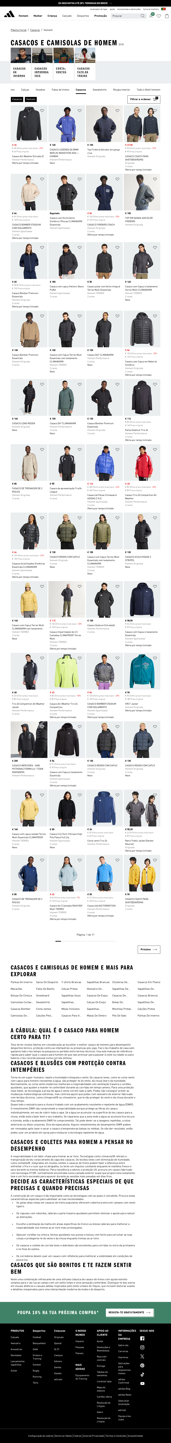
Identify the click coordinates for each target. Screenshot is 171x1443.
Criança (52, 16)
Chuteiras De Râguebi (119, 982)
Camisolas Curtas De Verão (21, 1002)
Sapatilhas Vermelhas (93, 1009)
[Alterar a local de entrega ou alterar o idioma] (163, 9)
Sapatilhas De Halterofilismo (146, 989)
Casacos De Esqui (97, 995)
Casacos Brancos (148, 995)
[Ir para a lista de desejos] (159, 16)
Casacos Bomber (21, 1009)
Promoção (100, 16)
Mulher (38, 16)
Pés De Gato (119, 1015)
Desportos (83, 16)
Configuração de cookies (40, 1436)
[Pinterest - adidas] (150, 1365)
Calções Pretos (146, 1009)
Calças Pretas (69, 989)
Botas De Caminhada (118, 1002)
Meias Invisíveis (70, 1009)
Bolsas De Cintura (21, 995)
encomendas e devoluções (129, 9)
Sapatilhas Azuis (71, 995)
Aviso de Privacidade (93, 1436)
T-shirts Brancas (71, 982)
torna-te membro (151, 9)
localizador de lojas (98, 9)
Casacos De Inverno (119, 996)
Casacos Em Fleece (149, 982)
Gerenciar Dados (63, 1436)
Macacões (16, 989)
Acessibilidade (135, 1436)
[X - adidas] (150, 1356)
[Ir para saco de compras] (167, 16)
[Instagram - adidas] (150, 1347)
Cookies (77, 1436)
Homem (23, 16)
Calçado (67, 16)
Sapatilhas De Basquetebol (146, 1002)
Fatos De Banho (45, 989)
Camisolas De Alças (19, 1016)
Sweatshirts (43, 1002)
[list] (85, 90)
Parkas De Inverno (21, 982)
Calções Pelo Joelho (43, 1016)
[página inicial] (9, 14)
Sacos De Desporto (47, 982)
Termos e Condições (116, 1436)
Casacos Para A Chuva (70, 1016)
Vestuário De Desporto (94, 989)
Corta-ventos (43, 1009)
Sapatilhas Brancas (98, 982)
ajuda (112, 9)
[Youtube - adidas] (150, 1384)
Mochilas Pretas (121, 1009)
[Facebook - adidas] (150, 1338)
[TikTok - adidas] (150, 1374)
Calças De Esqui (96, 1002)
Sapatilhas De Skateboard (120, 989)
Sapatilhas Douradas (67, 1002)
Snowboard (42, 995)
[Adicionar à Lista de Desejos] (42, 111)
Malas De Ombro (96, 1015)
